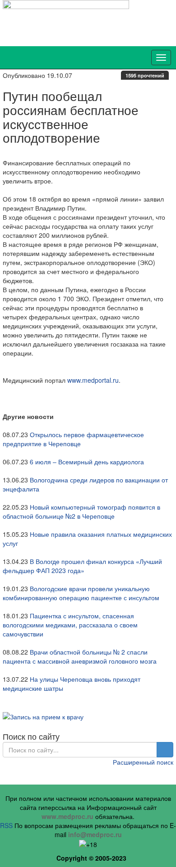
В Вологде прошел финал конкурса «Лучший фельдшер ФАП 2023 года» (82, 566)
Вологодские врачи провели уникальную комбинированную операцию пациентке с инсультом (81, 593)
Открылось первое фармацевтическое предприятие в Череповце (73, 439)
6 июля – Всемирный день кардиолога (87, 461)
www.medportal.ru (93, 380)
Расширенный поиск (143, 761)
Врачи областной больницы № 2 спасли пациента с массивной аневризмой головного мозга (80, 656)
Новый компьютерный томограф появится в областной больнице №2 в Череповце (81, 511)
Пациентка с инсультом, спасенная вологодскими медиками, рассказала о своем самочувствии (70, 624)
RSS (6, 825)
